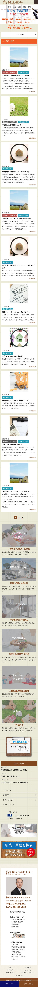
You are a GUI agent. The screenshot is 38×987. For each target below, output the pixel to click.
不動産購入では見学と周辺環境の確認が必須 (16, 218)
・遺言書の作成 (14, 926)
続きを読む (32, 91)
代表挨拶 (28, 967)
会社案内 (6, 795)
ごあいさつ (7, 790)
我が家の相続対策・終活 (17, 912)
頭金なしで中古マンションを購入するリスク (16, 312)
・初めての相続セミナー (17, 919)
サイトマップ (19, 975)
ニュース (28, 970)
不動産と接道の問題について (10, 776)
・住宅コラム (14, 959)
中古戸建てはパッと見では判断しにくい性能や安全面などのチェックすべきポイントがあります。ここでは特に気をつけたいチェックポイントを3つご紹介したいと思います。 (18, 273)
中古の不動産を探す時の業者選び (13, 356)
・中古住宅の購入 (15, 952)
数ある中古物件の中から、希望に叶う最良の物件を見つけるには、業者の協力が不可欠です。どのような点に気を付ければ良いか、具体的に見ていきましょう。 (18, 361)
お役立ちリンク (8, 804)
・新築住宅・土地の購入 (17, 949)
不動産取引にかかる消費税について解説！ (14, 770)
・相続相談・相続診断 (16, 922)
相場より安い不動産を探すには (12, 444)
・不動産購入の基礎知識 (17, 947)
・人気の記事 (14, 944)
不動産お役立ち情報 (16, 942)
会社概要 (10, 970)
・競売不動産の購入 (16, 954)
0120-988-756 (21, 815)
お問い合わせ (7, 800)
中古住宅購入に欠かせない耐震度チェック (15, 400)
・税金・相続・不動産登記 (18, 956)
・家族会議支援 (14, 924)
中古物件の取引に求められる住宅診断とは (14, 782)
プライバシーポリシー (28, 973)
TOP (10, 967)
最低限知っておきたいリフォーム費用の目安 (16, 491)
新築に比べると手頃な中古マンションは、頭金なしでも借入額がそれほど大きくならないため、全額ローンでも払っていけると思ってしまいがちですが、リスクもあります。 (18, 317)
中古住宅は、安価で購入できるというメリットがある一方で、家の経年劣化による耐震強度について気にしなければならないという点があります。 (18, 405)
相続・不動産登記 (15, 932)
